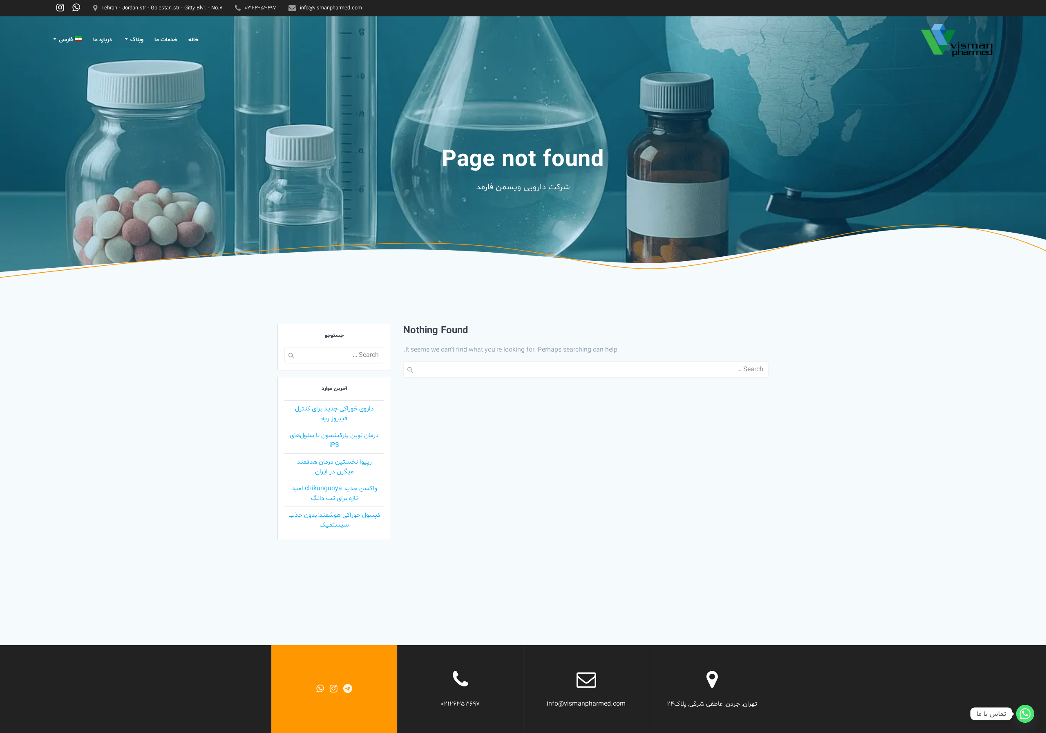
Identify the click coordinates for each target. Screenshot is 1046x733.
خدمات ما (165, 40)
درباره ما (102, 40)
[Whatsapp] (1025, 714)
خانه (193, 40)
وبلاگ (136, 40)
